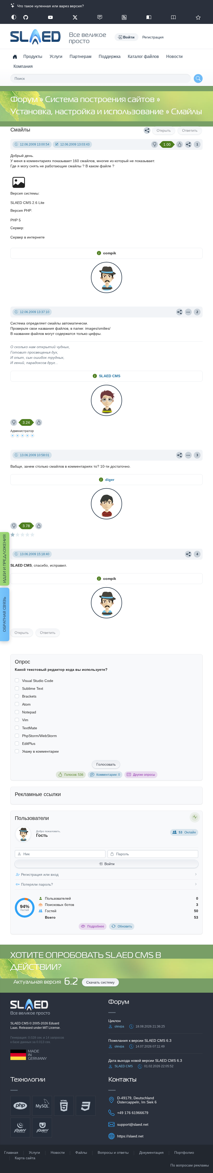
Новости (174, 56)
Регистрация (153, 37)
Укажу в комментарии (40, 751)
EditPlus (28, 743)
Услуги (56, 56)
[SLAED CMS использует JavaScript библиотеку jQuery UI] (42, 1127)
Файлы (81, 1152)
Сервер (16, 228)
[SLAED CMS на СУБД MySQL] (42, 1106)
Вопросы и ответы (113, 1152)
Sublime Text (32, 688)
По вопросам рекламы (189, 1165)
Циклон (114, 1021)
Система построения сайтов (100, 99)
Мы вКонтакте (99, 17)
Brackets (29, 696)
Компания (23, 66)
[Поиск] (198, 78)
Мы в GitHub (25, 17)
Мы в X (75, 17)
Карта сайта (25, 1158)
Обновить (125, 926)
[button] (126, 37)
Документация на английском (173, 17)
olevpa (119, 1026)
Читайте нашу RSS (124, 17)
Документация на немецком (148, 17)
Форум (24, 99)
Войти (109, 864)
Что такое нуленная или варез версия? (49, 6)
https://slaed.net (130, 1136)
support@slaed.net (132, 1124)
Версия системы (24, 193)
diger (109, 480)
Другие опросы (144, 775)
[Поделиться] (147, 130)
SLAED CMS (109, 376)
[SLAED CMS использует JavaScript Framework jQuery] (20, 1127)
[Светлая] (13, 17)
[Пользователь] (188, 312)
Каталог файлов (143, 56)
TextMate (29, 728)
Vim (25, 720)
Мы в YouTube (50, 17)
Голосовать (106, 764)
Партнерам (80, 56)
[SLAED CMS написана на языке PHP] (20, 1106)
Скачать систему (100, 982)
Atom (26, 704)
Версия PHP (20, 210)
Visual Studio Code (37, 681)
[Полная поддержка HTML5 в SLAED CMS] (64, 1106)
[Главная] (14, 56)
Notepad (29, 712)
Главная (11, 1152)
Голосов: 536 (73, 775)
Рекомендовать (198, 17)
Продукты (32, 56)
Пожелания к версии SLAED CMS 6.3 (139, 1040)
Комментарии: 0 (108, 775)
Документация (151, 1152)
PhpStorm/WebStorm (39, 736)
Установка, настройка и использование (87, 112)
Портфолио (184, 1152)
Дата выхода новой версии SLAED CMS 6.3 (145, 1060)
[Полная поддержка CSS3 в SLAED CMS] (86, 1106)
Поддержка (110, 56)
